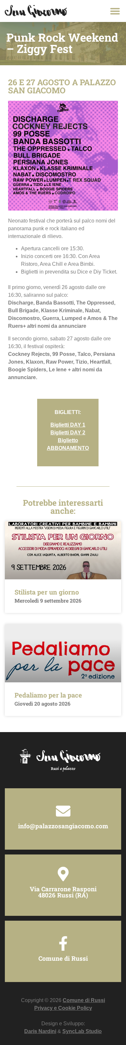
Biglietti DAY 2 (67, 432)
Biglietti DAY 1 (67, 425)
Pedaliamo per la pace (48, 695)
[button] (115, 11)
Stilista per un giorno (47, 592)
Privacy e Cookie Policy (63, 1008)
